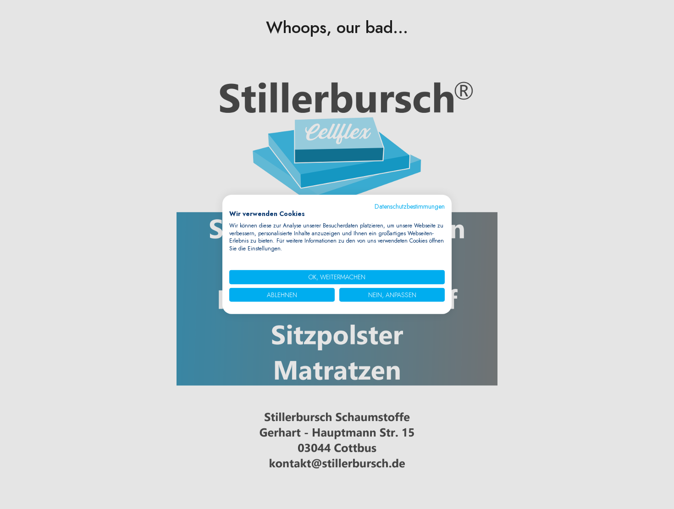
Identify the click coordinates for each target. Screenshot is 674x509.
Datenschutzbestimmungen (410, 206)
